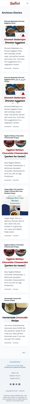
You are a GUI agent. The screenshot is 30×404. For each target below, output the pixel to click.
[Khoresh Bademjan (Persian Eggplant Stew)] (15, 35)
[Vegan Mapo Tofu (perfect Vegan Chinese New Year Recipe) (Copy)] (15, 205)
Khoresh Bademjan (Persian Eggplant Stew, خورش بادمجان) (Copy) (14, 79)
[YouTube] (19, 384)
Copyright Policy (15, 362)
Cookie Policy (15, 378)
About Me (15, 373)
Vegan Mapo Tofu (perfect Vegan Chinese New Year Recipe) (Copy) (13, 191)
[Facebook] (10, 384)
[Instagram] (13, 384)
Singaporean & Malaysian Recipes (15, 367)
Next (23, 352)
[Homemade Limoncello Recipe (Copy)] (15, 312)
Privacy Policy (15, 376)
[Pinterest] (16, 384)
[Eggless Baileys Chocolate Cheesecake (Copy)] (15, 150)
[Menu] (27, 3)
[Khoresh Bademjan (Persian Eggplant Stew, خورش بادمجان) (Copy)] (15, 94)
